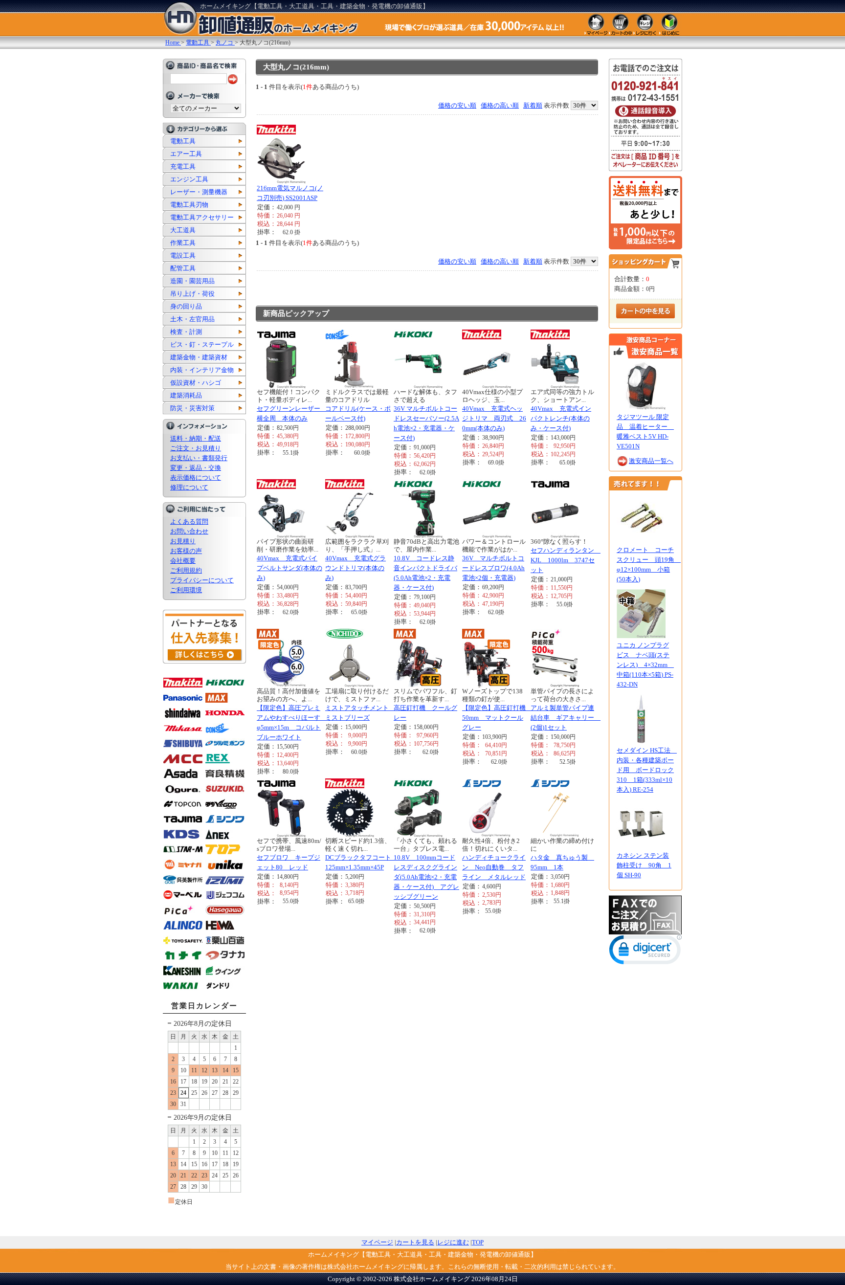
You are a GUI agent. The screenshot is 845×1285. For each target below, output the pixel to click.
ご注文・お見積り (195, 448)
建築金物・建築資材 (198, 357)
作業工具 (183, 242)
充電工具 (183, 166)
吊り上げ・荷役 (192, 293)
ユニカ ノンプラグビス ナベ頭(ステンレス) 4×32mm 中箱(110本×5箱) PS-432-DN (645, 665)
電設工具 (183, 255)
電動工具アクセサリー (202, 217)
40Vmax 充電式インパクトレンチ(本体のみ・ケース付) (561, 418)
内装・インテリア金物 (202, 370)
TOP (478, 1242)
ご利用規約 (186, 570)
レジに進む (453, 1242)
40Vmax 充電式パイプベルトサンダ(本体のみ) (289, 567)
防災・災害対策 (192, 408)
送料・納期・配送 (195, 438)
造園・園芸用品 (192, 281)
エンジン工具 (189, 179)
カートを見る (415, 1242)
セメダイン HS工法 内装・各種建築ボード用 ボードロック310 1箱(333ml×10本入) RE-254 (647, 770)
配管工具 (183, 268)
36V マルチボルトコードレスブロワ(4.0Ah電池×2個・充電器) (493, 567)
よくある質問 (189, 521)
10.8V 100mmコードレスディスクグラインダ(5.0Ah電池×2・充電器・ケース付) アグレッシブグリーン (426, 877)
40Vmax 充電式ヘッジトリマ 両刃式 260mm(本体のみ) (494, 418)
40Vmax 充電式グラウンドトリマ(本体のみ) (355, 567)
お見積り (183, 541)
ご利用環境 (186, 590)
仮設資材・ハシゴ (195, 382)
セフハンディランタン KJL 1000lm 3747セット (565, 560)
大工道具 (183, 230)
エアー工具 (186, 153)
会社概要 (183, 560)
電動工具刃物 (189, 204)
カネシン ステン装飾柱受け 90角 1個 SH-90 (644, 865)
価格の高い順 (500, 105)
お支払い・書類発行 (198, 458)
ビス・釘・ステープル (202, 344)
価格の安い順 (457, 105)
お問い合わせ (189, 531)
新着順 (532, 105)
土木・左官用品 (192, 319)
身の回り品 (186, 306)
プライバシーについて (202, 580)
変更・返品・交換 (195, 467)
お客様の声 (186, 550)
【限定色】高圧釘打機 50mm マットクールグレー (497, 717)
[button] (645, 951)
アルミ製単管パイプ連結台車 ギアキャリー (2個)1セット (565, 717)
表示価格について (195, 477)
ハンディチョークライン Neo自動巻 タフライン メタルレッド (494, 867)
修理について (189, 487)
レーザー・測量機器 (198, 192)
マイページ (377, 1242)
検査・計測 (186, 331)
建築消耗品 (186, 395)
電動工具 (183, 141)
